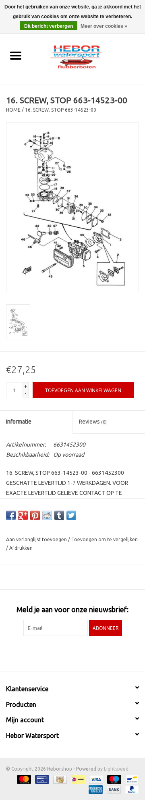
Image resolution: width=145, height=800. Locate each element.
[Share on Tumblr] (59, 515)
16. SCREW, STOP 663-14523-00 (60, 109)
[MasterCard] (23, 778)
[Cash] (59, 778)
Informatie (18, 421)
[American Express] (95, 789)
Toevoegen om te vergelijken (104, 539)
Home (13, 109)
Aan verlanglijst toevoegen (37, 539)
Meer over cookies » (104, 26)
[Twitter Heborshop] (65, 652)
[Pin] (41, 778)
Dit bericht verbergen (48, 26)
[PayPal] (130, 789)
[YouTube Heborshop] (79, 652)
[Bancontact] (130, 778)
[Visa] (95, 778)
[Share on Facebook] (11, 515)
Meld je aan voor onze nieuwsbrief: (72, 609)
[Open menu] (15, 55)
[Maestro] (113, 778)
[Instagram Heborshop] (93, 652)
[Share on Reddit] (47, 515)
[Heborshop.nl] (88, 56)
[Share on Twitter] (71, 515)
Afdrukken (21, 548)
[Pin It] (35, 515)
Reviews (93, 421)
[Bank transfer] (113, 789)
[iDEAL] (77, 778)
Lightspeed (116, 768)
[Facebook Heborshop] (51, 652)
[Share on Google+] (23, 515)
